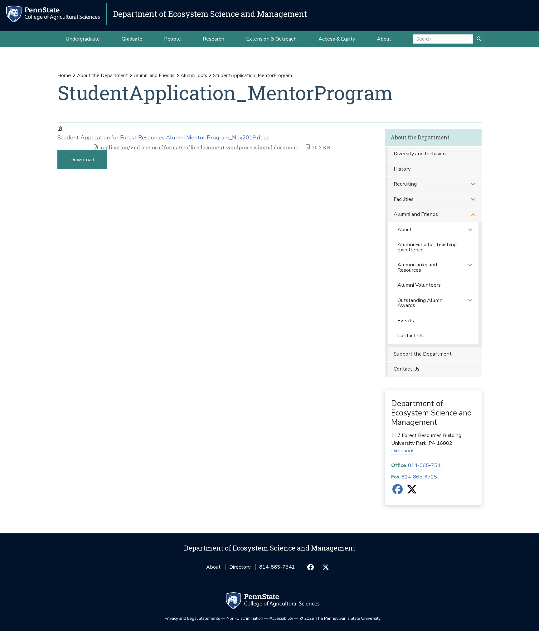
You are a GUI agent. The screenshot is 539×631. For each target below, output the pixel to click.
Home (64, 75)
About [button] (384, 38)
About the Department (102, 75)
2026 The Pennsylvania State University (340, 618)
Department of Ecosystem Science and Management (210, 14)
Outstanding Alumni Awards (420, 303)
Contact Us (410, 335)
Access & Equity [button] (336, 38)
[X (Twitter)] (411, 491)
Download (82, 159)
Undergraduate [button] (83, 38)
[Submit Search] (479, 39)
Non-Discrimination (244, 618)
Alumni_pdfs (194, 75)
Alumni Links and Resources (417, 267)
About (404, 229)
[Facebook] (397, 491)
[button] (473, 184)
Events (405, 320)
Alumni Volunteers (419, 285)
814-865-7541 (426, 465)
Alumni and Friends (154, 75)
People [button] (172, 38)
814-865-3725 (419, 476)
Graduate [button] (132, 38)
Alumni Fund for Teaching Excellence (427, 247)
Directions (403, 450)
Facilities (404, 199)
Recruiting (405, 183)
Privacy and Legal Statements (192, 618)
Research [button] (213, 38)
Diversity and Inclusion (420, 153)
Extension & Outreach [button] (271, 38)
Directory (239, 566)
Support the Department (423, 353)
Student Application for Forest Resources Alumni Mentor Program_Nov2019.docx (163, 137)
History (402, 168)
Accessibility (281, 618)
